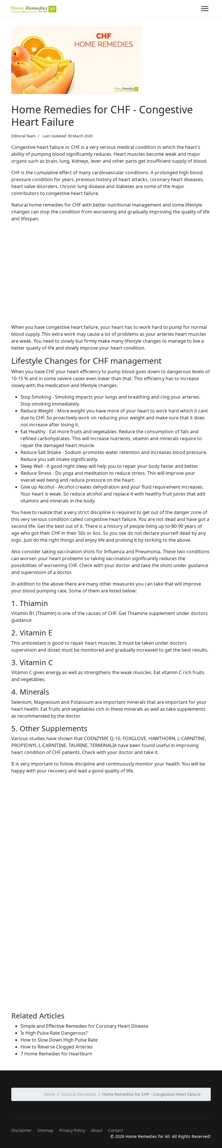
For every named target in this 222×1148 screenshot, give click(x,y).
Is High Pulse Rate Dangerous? (54, 1033)
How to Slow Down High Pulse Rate (59, 1040)
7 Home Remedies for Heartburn (56, 1054)
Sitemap (45, 1130)
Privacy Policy (72, 1130)
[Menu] (204, 8)
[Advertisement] (111, 278)
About (96, 1130)
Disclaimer (21, 1130)
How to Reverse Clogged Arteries (57, 1047)
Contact (115, 1130)
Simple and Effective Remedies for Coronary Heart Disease (84, 1026)
